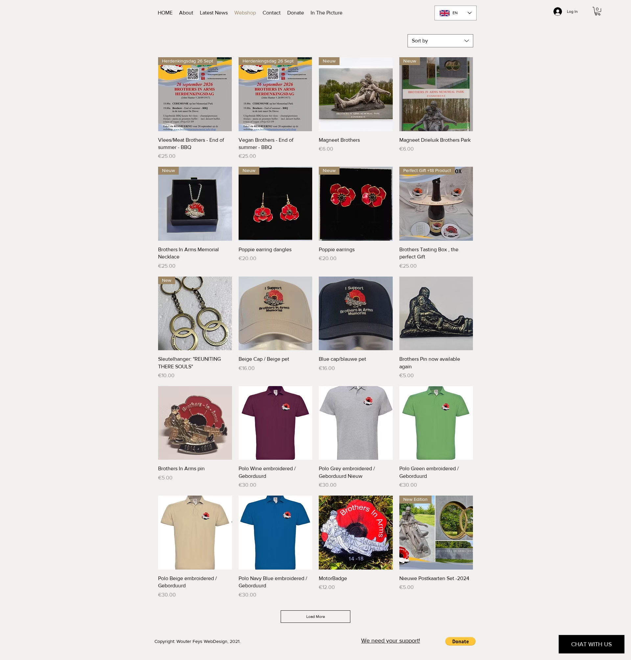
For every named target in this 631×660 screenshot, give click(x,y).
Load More (315, 616)
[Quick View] (276, 314)
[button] (598, 11)
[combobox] (440, 40)
